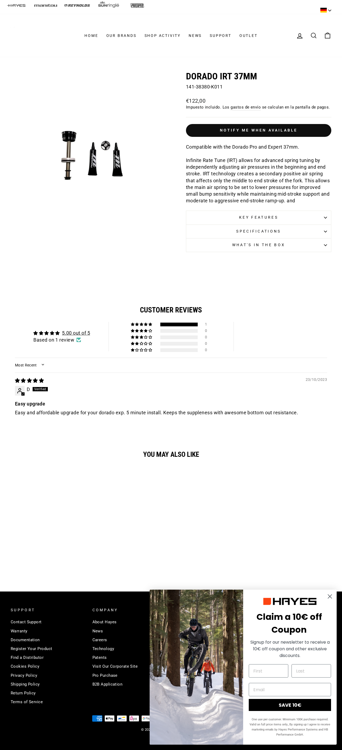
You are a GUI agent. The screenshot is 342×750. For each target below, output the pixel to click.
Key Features (258, 217)
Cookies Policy (25, 666)
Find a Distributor (27, 657)
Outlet (248, 35)
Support (220, 35)
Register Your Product (31, 648)
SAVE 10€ (290, 705)
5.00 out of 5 (76, 333)
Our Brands (121, 35)
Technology (103, 648)
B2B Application (107, 684)
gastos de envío (246, 107)
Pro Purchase (105, 675)
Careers (99, 639)
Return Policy (23, 693)
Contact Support (26, 622)
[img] (29, 380)
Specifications (258, 231)
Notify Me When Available (259, 130)
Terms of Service (27, 701)
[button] (142, 324)
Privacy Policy (24, 675)
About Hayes (104, 622)
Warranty (19, 631)
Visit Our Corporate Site (115, 666)
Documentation (25, 639)
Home (91, 35)
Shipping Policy (25, 684)
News (195, 35)
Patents (99, 657)
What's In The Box (258, 245)
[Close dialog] (330, 596)
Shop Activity (163, 35)
